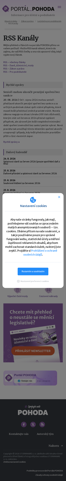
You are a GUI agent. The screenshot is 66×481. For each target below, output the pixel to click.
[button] (33, 281)
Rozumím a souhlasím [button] (33, 271)
